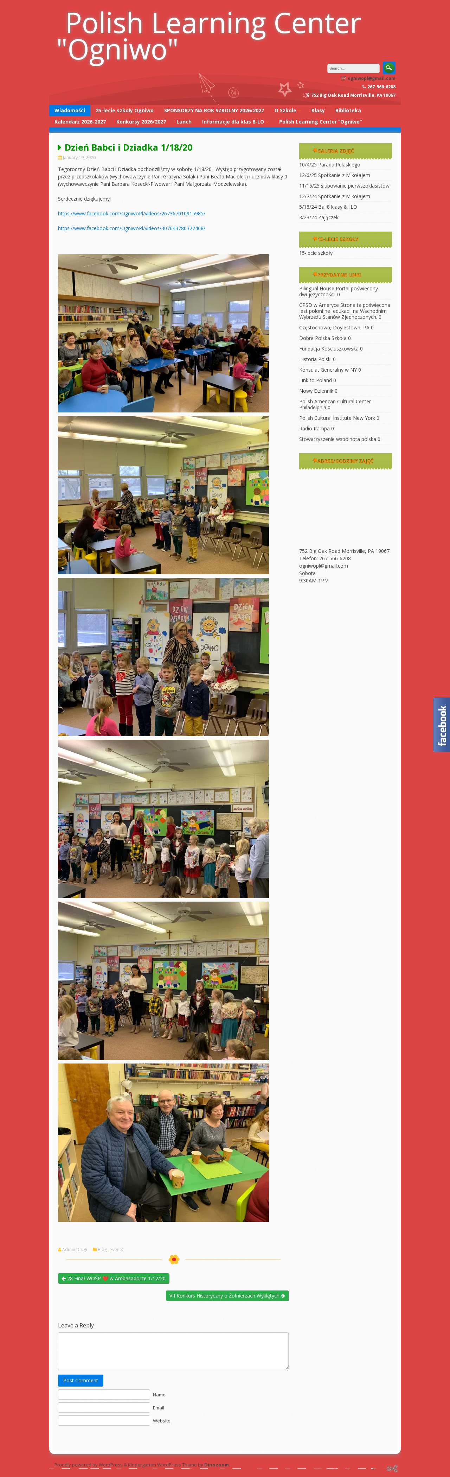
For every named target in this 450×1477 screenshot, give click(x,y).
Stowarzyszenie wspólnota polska (337, 439)
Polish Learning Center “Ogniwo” (320, 121)
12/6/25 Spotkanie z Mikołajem (334, 175)
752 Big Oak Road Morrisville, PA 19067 (344, 551)
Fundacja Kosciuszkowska (329, 348)
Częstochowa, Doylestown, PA (334, 327)
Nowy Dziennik (316, 390)
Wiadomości (69, 110)
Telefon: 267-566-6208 (325, 558)
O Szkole (285, 110)
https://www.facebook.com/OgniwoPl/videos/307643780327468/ (131, 228)
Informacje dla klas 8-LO (233, 121)
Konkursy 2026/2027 (141, 121)
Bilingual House (316, 288)
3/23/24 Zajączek (319, 217)
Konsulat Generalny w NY (328, 369)
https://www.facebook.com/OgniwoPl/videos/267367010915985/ (131, 213)
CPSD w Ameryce (319, 305)
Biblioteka (348, 110)
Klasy (318, 110)
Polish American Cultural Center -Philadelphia (336, 404)
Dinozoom (216, 1465)
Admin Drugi (74, 1249)
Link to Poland (315, 380)
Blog (102, 1249)
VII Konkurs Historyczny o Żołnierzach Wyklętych (225, 1295)
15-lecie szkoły (316, 253)
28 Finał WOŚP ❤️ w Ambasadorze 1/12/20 (116, 1278)
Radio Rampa (314, 428)
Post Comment (80, 1380)
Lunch (184, 121)
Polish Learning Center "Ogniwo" (208, 35)
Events (116, 1249)
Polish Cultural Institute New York (337, 418)
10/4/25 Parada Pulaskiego (329, 164)
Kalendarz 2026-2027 (80, 121)
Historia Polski (315, 359)
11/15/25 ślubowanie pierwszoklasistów (344, 185)
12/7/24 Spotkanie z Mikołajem (334, 196)
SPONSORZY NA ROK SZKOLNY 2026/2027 (214, 110)
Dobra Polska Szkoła (323, 338)
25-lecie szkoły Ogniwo (125, 110)
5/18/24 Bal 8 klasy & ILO (328, 206)
